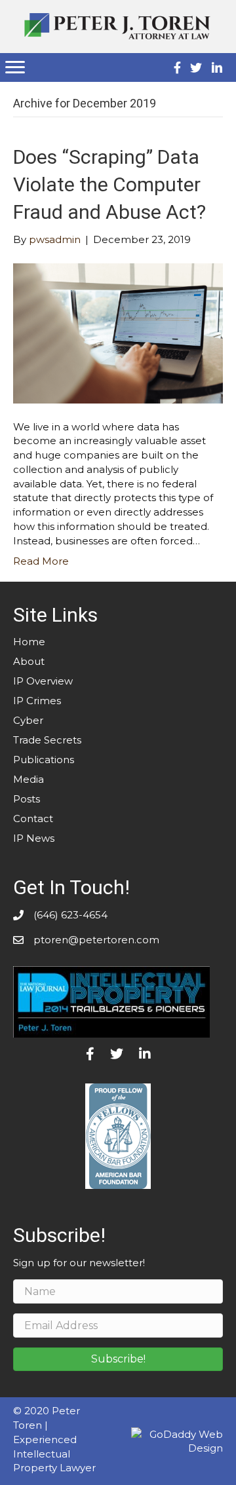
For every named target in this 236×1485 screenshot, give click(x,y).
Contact (33, 818)
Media (28, 779)
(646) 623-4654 (70, 915)
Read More (41, 561)
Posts (26, 799)
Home (29, 641)
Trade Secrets (47, 740)
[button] (118, 1359)
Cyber (28, 720)
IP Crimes (37, 700)
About (29, 661)
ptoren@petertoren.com (96, 939)
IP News (33, 838)
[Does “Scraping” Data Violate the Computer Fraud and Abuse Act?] (118, 332)
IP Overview (43, 681)
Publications (43, 759)
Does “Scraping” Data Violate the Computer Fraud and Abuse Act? (109, 184)
